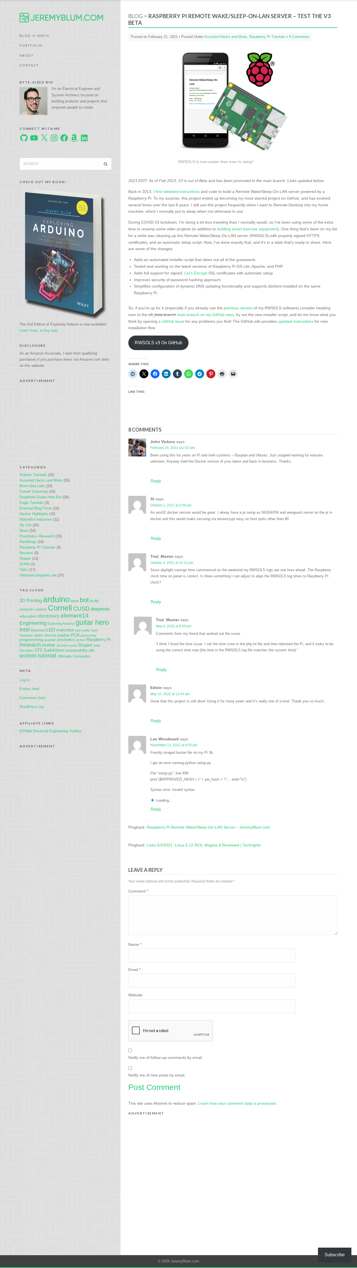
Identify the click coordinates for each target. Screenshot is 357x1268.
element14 (75, 615)
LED (50, 630)
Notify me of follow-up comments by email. (165, 1057)
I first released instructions (176, 191)
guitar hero (92, 622)
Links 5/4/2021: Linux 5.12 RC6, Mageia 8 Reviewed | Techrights (204, 845)
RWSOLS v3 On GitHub (158, 342)
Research (30, 645)
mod (78, 630)
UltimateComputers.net (38, 575)
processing (88, 635)
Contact (29, 65)
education (28, 616)
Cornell (60, 608)
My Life (26, 525)
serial (73, 645)
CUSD (81, 608)
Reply (156, 481)
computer (27, 609)
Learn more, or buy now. (39, 330)
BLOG (135, 16)
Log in (24, 680)
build (94, 601)
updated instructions (295, 321)
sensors (62, 645)
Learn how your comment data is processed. (237, 1103)
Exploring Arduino (60, 624)
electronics (48, 615)
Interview (38, 630)
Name (134, 944)
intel (25, 629)
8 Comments (299, 37)
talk (92, 650)
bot (84, 600)
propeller (50, 640)
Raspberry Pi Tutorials (38, 547)
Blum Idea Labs (32, 486)
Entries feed (29, 689)
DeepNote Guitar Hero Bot (41, 497)
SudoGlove (54, 650)
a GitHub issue (171, 321)
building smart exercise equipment (247, 229)
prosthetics (66, 640)
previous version (238, 308)
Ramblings (28, 542)
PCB (75, 635)
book (75, 601)
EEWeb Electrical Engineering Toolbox (51, 731)
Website (135, 995)
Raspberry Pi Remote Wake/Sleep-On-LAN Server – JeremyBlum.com (208, 827)
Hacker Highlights (34, 514)
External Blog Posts (36, 508)
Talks (24, 570)
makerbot (65, 630)
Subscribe (335, 1254)
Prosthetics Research (37, 536)
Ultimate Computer (73, 656)
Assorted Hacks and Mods (41, 480)
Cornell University (34, 491)
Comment (138, 891)
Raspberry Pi (98, 639)
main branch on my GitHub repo (205, 314)
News (24, 530)
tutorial (47, 655)
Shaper (25, 558)
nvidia (86, 630)
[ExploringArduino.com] (65, 254)
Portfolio (31, 45)
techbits (28, 656)
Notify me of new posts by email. (156, 1075)
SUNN (25, 564)
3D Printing (31, 600)
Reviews (26, 553)
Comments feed (32, 698)
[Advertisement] (66, 420)
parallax (63, 635)
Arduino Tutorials (33, 475)
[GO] (106, 164)
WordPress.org (32, 707)
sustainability (76, 650)
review (48, 644)
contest (41, 609)
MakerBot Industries (36, 519)
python (80, 640)
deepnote (100, 609)
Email (134, 969)
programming (31, 639)
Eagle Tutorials (32, 503)
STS (38, 650)
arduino (56, 599)
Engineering (33, 623)
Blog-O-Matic (35, 36)
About (27, 55)
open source (45, 635)
